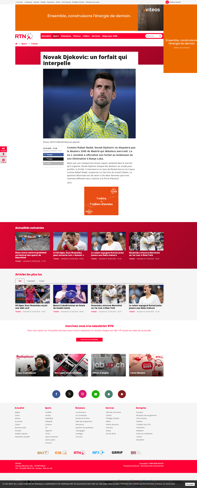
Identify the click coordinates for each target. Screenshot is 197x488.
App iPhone (109, 394)
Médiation (140, 431)
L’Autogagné (80, 431)
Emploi (108, 431)
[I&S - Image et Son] (135, 452)
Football (48, 412)
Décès (58, 2)
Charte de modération (144, 434)
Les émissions (81, 412)
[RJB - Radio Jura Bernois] (61, 452)
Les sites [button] (19, 2)
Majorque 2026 (109, 36)
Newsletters (96, 394)
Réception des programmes (146, 415)
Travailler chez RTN (143, 425)
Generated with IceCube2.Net (152, 466)
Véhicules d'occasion (92, 2)
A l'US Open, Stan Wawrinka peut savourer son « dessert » (68, 254)
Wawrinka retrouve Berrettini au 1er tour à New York (144, 254)
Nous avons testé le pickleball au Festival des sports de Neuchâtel (30, 255)
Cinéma (108, 415)
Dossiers (18, 431)
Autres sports (50, 440)
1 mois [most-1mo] (41, 281)
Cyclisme (48, 425)
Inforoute (36, 2)
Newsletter (140, 440)
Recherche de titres (83, 418)
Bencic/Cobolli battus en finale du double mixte (69, 306)
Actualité (46, 36)
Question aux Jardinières (84, 428)
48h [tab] (19, 281)
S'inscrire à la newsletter (89, 339)
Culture (17, 425)
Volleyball (48, 421)
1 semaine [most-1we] (30, 281)
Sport (56, 36)
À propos (139, 412)
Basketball (49, 418)
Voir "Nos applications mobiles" (32, 365)
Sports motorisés (51, 437)
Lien (48, 163)
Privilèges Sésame (78, 2)
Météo (108, 421)
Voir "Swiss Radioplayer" (146, 365)
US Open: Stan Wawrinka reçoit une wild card (31, 306)
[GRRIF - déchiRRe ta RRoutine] (117, 452)
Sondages (79, 434)
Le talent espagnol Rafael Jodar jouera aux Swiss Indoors (107, 254)
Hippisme (48, 431)
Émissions (66, 36)
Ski (46, 428)
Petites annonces (112, 425)
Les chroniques (81, 415)
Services (96, 36)
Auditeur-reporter (175, 2)
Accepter (190, 484)
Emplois (43, 2)
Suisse (17, 415)
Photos (77, 36)
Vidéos (86, 36)
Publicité (139, 421)
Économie (18, 421)
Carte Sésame (66, 2)
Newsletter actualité (22, 437)
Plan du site (47, 468)
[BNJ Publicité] (42, 452)
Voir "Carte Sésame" (108, 365)
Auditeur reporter (21, 434)
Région (17, 412)
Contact (139, 437)
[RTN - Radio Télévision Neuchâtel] (79, 452)
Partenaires (140, 428)
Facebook (56, 394)
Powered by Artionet (131, 466)
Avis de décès (111, 434)
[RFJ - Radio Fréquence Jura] (98, 452)
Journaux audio (20, 428)
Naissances (51, 2)
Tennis (34, 43)
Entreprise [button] (28, 2)
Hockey (48, 415)
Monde (17, 418)
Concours (79, 437)
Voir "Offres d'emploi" (70, 365)
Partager (49, 154)
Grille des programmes (84, 421)
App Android (122, 394)
